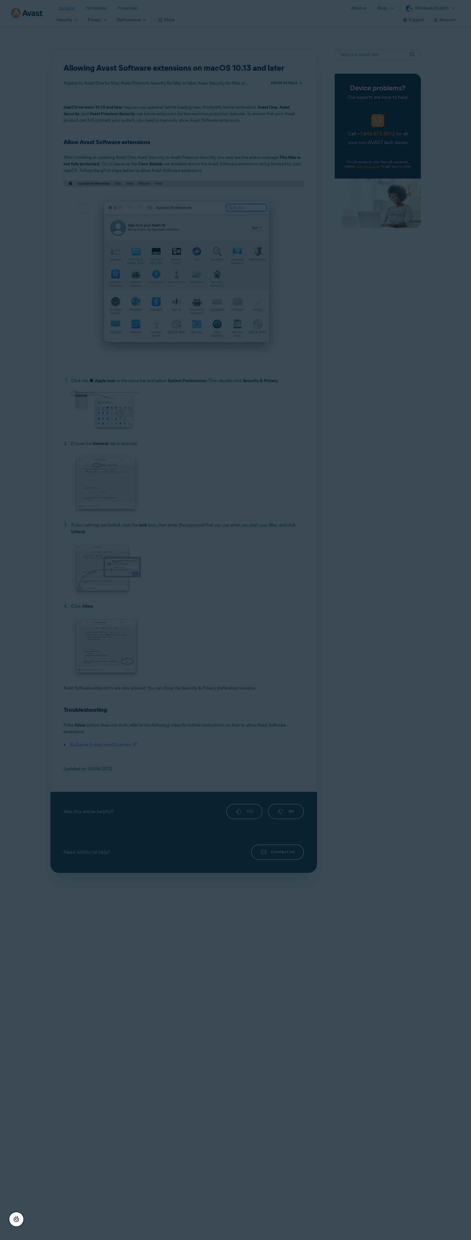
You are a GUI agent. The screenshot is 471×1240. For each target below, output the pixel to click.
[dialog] (235, 620)
